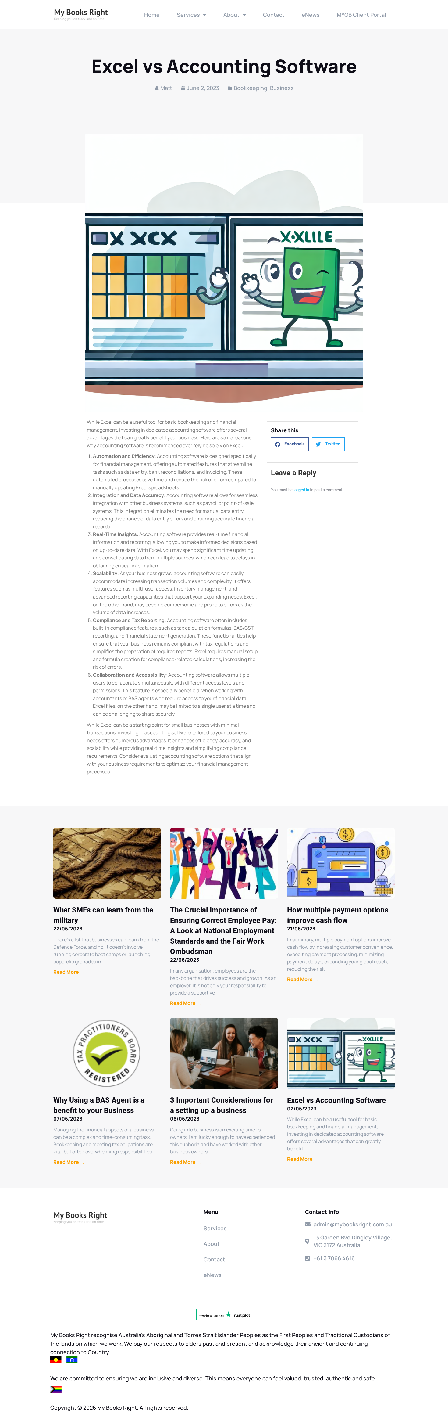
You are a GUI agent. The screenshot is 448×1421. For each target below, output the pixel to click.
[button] (290, 444)
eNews (311, 14)
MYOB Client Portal (361, 14)
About (231, 14)
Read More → (69, 972)
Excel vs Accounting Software (336, 1100)
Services (188, 14)
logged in (301, 489)
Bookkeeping (250, 88)
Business (282, 88)
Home (152, 14)
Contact (274, 14)
